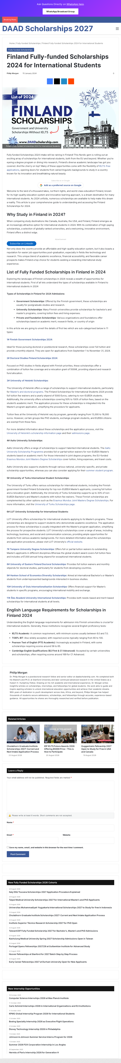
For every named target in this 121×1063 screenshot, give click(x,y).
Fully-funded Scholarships (28, 43)
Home (12, 43)
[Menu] (117, 29)
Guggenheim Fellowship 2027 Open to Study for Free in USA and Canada (96, 749)
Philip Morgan (13, 73)
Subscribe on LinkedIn (21, 243)
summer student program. (99, 470)
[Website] (11, 703)
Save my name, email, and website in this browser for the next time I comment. (46, 847)
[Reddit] (71, 81)
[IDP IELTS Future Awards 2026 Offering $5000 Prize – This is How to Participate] (60, 734)
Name (10, 822)
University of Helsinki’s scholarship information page (34, 433)
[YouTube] (25, 703)
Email (10, 835)
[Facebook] (50, 81)
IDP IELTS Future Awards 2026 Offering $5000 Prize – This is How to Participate (59, 749)
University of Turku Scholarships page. (55, 504)
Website (66, 835)
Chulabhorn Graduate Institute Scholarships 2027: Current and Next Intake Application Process (23, 749)
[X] (57, 81)
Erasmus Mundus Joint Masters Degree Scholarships (34, 459)
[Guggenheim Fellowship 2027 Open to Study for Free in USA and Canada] (97, 734)
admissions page (81, 433)
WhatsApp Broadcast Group (60, 11)
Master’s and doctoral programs (26, 391)
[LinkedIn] (64, 81)
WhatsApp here (75, 4)
